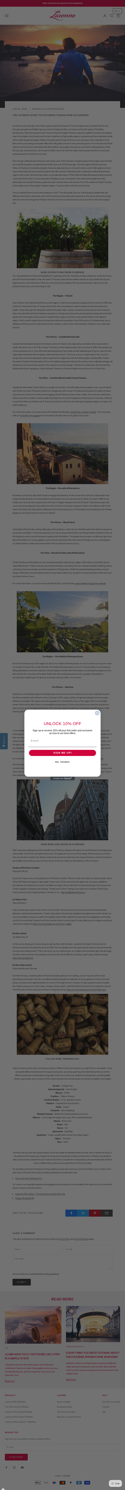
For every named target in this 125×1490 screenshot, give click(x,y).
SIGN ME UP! (62, 753)
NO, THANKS (62, 762)
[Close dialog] (97, 713)
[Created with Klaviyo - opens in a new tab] (62, 778)
